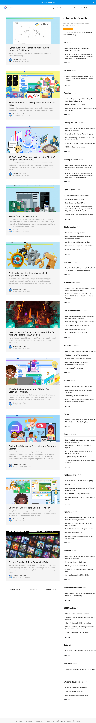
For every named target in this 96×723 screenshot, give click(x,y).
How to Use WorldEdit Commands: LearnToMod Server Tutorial (76, 364)
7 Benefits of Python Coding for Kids (77, 195)
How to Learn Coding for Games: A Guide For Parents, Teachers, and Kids (79, 317)
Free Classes (61, 8)
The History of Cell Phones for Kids (76, 396)
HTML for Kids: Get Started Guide (76, 688)
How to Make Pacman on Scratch (76, 333)
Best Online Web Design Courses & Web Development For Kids (78, 238)
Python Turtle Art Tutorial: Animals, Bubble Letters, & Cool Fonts (29, 48)
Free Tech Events (86, 8)
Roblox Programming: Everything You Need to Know (80, 498)
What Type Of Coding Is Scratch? (76, 566)
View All (67, 63)
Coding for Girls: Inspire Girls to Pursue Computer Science (32, 447)
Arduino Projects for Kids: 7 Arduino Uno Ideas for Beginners (80, 109)
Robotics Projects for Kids (73, 532)
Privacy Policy (71, 35)
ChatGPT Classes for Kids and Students (78, 623)
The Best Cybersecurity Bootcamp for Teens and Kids (80, 619)
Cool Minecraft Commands (74, 368)
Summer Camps (73, 8)
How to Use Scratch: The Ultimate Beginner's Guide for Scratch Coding (80, 595)
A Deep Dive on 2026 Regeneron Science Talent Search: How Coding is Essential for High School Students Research (79, 56)
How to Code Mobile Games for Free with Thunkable (78, 391)
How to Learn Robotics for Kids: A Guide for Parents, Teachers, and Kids (79, 519)
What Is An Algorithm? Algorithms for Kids (79, 214)
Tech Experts (60, 721)
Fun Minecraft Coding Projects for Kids (78, 359)
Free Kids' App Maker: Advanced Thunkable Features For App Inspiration (79, 401)
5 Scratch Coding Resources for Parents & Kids (79, 571)
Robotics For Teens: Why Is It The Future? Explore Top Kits (78, 524)
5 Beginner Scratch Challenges (75, 562)
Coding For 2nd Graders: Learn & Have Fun (29, 508)
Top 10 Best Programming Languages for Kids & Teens (80, 461)
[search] (52, 7)
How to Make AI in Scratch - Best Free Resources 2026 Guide (77, 50)
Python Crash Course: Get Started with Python (78, 447)
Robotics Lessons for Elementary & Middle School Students (79, 537)
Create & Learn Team (19, 59)
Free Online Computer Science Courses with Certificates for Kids (79, 139)
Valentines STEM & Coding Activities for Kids (80, 669)
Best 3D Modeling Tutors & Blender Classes (79, 322)
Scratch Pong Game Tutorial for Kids (77, 325)
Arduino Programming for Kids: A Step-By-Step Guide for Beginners (79, 100)
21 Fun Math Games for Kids (74, 199)
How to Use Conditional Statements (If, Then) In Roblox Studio (80, 489)
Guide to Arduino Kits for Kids (75, 104)
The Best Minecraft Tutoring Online (76, 355)
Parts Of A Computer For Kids (23, 216)
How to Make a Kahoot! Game (75, 329)
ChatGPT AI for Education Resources (77, 614)
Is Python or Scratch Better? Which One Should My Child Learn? (78, 452)
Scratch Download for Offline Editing (77, 575)
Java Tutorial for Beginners (74, 691)
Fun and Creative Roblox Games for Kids (28, 562)
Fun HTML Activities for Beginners (76, 695)
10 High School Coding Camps (75, 147)
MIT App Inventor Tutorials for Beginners (78, 386)
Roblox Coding (70, 484)
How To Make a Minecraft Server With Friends (80, 351)
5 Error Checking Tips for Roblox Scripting (79, 134)
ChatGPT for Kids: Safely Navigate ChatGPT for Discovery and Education (79, 628)
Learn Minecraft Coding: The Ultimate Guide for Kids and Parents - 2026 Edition (31, 333)
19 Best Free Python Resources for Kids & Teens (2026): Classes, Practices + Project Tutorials (79, 79)
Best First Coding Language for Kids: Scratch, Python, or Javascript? (80, 129)
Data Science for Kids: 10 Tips (75, 203)
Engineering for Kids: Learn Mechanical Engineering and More (28, 274)
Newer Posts (15, 589)
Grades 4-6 (39, 721)
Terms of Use (88, 32)
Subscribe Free (67, 29)
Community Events (73, 721)
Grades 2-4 (29, 721)
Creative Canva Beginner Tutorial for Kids (79, 246)
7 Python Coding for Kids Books (75, 457)
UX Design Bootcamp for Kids (75, 233)
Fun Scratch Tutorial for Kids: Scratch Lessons (80, 651)
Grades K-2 (20, 721)
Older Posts (50, 589)
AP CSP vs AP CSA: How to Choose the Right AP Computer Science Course (32, 158)
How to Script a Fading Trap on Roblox (77, 494)
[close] (93, 2)
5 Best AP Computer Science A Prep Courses (80, 143)
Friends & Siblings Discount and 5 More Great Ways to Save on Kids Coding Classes (80, 269)
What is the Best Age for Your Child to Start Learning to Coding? (30, 390)
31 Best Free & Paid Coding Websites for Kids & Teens (32, 103)
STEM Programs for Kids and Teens (76, 632)
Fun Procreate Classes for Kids (75, 249)
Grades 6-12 (49, 721)
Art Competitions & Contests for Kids (77, 242)
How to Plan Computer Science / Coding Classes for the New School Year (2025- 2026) (78, 168)
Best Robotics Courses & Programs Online (79, 529)
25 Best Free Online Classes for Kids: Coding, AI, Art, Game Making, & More (80, 289)
